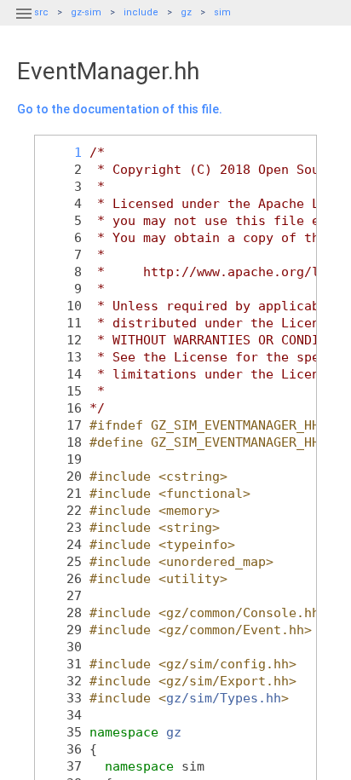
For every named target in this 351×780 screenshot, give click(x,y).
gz (186, 12)
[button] (23, 23)
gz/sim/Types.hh (223, 697)
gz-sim (86, 12)
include (141, 12)
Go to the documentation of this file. (119, 109)
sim (222, 12)
